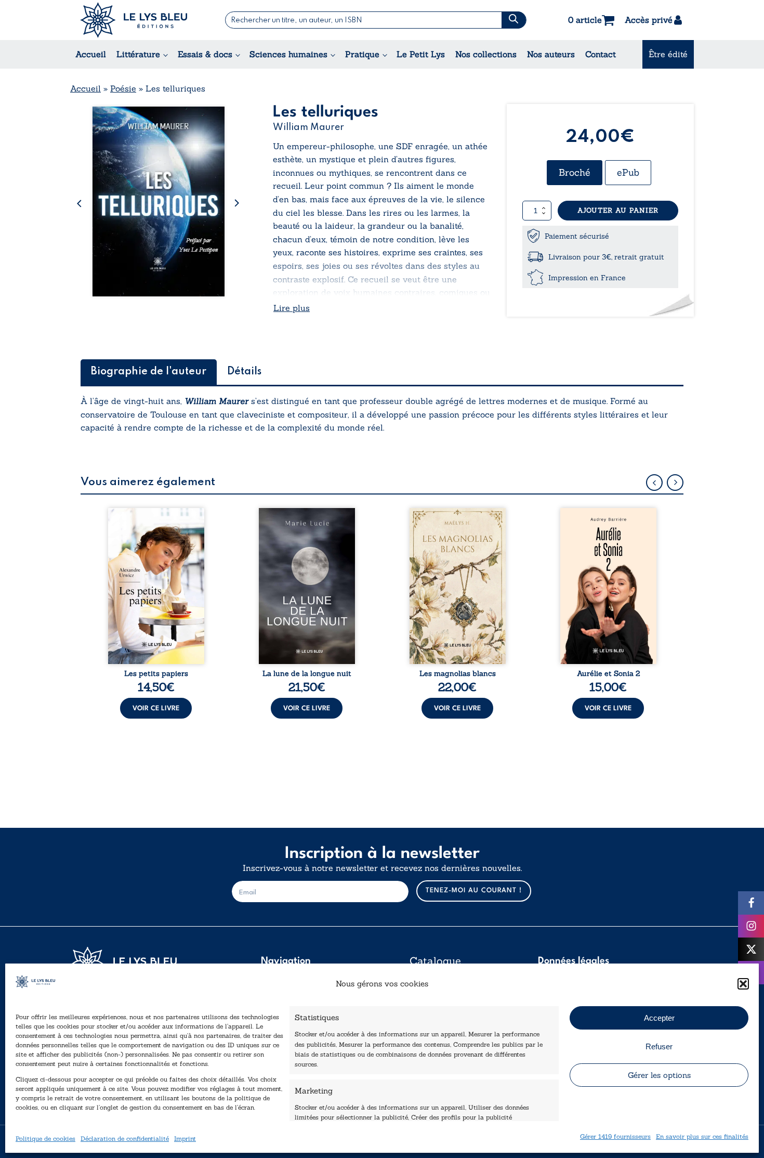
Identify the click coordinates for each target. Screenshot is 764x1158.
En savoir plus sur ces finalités (702, 1136)
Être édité (668, 54)
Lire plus (291, 308)
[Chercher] (514, 20)
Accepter (659, 1017)
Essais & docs (205, 54)
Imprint (185, 1138)
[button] (743, 984)
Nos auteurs (551, 54)
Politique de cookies (45, 1138)
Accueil (90, 54)
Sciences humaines (288, 54)
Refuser (659, 1046)
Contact (600, 54)
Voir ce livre (156, 708)
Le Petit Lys (421, 54)
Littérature (138, 54)
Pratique (362, 54)
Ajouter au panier (617, 210)
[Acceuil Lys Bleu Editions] (134, 20)
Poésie (123, 88)
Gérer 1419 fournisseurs (615, 1136)
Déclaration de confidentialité (125, 1138)
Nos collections (486, 54)
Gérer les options (659, 1075)
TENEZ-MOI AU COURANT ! (474, 890)
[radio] (574, 172)
